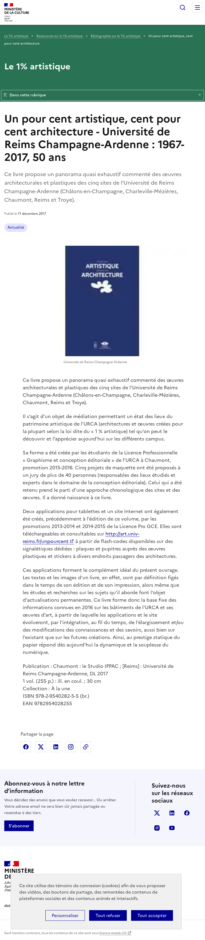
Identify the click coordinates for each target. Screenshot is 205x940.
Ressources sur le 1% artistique (60, 36)
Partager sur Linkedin (55, 746)
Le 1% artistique (16, 36)
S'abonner (19, 826)
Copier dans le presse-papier (85, 746)
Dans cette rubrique (28, 95)
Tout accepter (152, 915)
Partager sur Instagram (70, 746)
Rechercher (182, 7)
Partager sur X (41, 746)
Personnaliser (65, 915)
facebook (187, 813)
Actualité (15, 227)
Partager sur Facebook (26, 746)
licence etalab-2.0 (112, 933)
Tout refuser (108, 915)
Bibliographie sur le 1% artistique (116, 36)
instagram (157, 828)
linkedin (172, 813)
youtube (172, 828)
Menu (197, 7)
